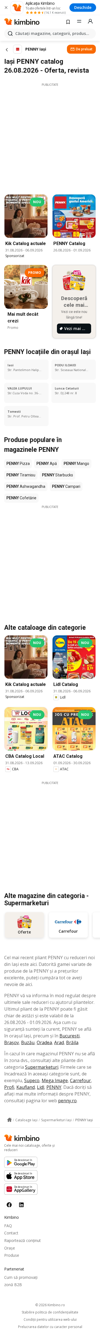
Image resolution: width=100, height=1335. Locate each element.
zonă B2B (13, 1284)
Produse (11, 1255)
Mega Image (55, 1080)
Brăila (72, 1042)
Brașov (11, 1042)
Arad (59, 1042)
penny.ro (67, 1101)
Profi (9, 1087)
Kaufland (25, 1087)
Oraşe (9, 1248)
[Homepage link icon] (9, 1120)
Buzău (27, 1042)
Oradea (44, 1042)
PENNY (53, 1087)
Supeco (31, 1080)
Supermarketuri (41, 1067)
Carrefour (80, 1080)
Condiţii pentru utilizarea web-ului (50, 1319)
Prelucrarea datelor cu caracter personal (50, 1327)
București (69, 1036)
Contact (11, 1233)
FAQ (8, 1225)
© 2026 (50, 1305)
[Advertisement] (50, 137)
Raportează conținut (22, 1240)
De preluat (84, 49)
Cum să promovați (21, 1277)
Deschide (82, 7)
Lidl (40, 1087)
